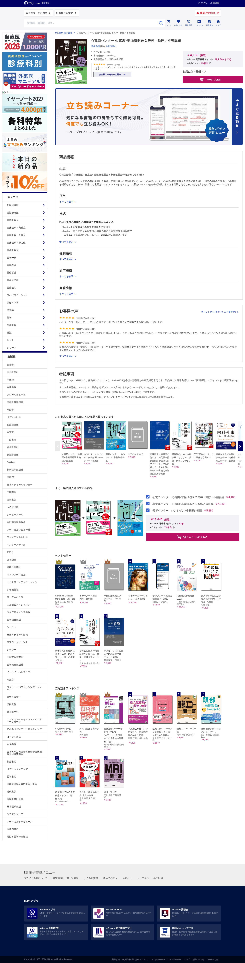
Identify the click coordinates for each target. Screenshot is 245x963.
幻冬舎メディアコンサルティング (24, 729)
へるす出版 (12, 507)
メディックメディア (17, 769)
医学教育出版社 (15, 664)
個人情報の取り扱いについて (135, 959)
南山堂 (10, 409)
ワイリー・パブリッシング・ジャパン (24, 688)
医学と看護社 (14, 697)
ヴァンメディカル (16, 574)
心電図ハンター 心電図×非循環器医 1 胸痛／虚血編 (183, 504)
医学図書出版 (14, 619)
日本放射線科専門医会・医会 (22, 784)
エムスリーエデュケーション (22, 582)
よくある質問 (91, 878)
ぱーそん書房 (14, 736)
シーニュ (11, 627)
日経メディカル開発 (17, 634)
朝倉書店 (11, 761)
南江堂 (10, 679)
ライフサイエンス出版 (18, 612)
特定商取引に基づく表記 (65, 878)
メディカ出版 (14, 417)
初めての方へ (110, 878)
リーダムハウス (15, 597)
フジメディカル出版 (17, 537)
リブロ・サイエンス (17, 642)
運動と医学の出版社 (17, 836)
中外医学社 (12, 372)
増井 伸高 (95, 46)
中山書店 (11, 439)
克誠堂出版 (12, 454)
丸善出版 (11, 499)
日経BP (10, 477)
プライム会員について (36, 878)
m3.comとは (212, 959)
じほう (10, 552)
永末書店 (11, 744)
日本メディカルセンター (19, 484)
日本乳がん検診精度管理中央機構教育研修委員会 (24, 752)
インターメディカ (16, 544)
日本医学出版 (14, 806)
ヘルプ (187, 959)
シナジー (11, 649)
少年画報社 (12, 589)
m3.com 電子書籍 (63, 33)
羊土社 (10, 379)
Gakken (11, 462)
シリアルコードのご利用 (150, 878)
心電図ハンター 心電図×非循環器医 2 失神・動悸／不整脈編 (188, 497)
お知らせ (127, 878)
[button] (240, 446)
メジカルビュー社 (16, 394)
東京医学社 (12, 712)
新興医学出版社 (15, 469)
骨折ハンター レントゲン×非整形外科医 (177, 510)
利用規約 (116, 959)
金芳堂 (10, 432)
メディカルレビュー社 (18, 529)
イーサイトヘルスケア (18, 672)
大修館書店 (12, 829)
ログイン (203, 3)
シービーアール (15, 514)
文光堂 (10, 364)
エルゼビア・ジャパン (18, 604)
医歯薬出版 (12, 424)
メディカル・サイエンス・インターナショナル (24, 720)
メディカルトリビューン (19, 821)
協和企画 (11, 559)
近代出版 (11, 791)
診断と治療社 (14, 567)
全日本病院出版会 (16, 522)
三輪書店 (11, 492)
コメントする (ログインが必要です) (218, 312)
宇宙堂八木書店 (15, 657)
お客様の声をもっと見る (110, 74)
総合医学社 (12, 447)
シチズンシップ (15, 814)
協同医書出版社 (15, 799)
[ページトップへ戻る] (235, 957)
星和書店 (11, 776)
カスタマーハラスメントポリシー (166, 959)
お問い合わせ (198, 959)
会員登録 (215, 3)
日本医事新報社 (15, 402)
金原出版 (11, 387)
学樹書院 (11, 704)
